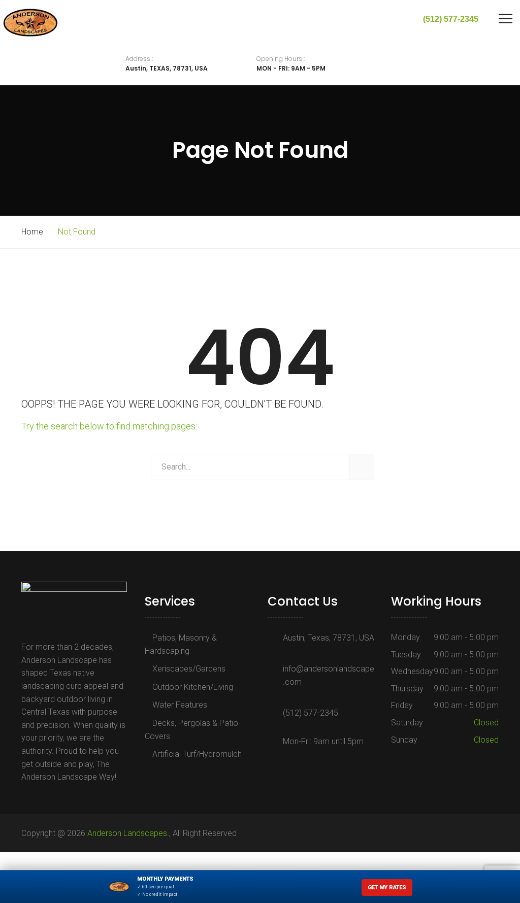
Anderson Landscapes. (128, 833)
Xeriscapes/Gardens (188, 669)
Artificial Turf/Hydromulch (197, 754)
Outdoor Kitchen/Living (192, 687)
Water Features (179, 705)
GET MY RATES (387, 887)
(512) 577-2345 (310, 713)
